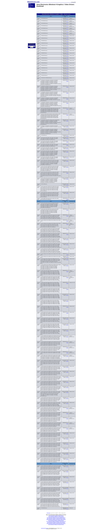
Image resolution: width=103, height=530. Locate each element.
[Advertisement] (31, 25)
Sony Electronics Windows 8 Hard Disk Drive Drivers (56, 518)
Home (30, 3)
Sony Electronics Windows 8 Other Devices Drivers (56, 522)
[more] (67, 19)
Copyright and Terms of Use (44, 528)
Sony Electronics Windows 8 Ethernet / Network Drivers (56, 521)
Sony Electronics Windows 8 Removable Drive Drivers (56, 523)
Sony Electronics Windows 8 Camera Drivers (56, 516)
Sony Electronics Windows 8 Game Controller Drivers (56, 517)
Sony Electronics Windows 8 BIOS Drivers (56, 515)
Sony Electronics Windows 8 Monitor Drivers (56, 520)
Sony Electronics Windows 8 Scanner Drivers (56, 524)
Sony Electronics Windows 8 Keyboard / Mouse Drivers (56, 519)
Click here (48, 512)
